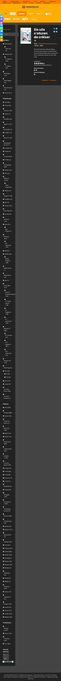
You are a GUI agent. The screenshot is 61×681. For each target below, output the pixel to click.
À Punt (8, 105)
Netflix (8, 254)
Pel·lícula (6, 629)
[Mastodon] (1, 19)
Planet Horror (8, 269)
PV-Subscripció (8, 321)
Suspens (8, 604)
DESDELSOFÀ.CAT (13, 675)
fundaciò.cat (16, 677)
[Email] (1, 37)
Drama (8, 516)
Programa (6, 639)
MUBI (7, 251)
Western (8, 617)
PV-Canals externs (8, 303)
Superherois (7, 598)
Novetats (42, 1)
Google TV (8, 196)
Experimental (7, 536)
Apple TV (8, 124)
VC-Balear (8, 67)
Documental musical (45, 43)
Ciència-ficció (7, 443)
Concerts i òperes (7, 464)
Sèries (8, 592)
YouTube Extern (7, 390)
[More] (1, 40)
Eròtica (8, 526)
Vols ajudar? (46, 3)
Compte (5, 1)
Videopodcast (26, 1)
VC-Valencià (8, 60)
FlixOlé (8, 191)
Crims (8, 471)
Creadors (38, 3)
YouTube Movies (7, 397)
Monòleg (8, 558)
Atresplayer (8, 129)
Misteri (8, 555)
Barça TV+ (8, 138)
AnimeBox (8, 119)
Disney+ (8, 170)
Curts (7, 481)
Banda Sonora (17, 3)
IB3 (7, 202)
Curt (7, 644)
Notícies (31, 3)
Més (35, 1)
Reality (7, 581)
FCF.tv (7, 173)
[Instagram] (1, 22)
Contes (8, 468)
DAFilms (8, 160)
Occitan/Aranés (8, 88)
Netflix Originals (7, 261)
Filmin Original (8, 186)
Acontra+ (8, 110)
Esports (8, 529)
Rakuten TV (7, 329)
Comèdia (6, 457)
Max (7, 224)
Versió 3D (8, 93)
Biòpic (8, 436)
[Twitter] (1, 16)
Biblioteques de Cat (7, 144)
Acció (8, 407)
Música (8, 561)
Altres (7, 114)
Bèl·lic (8, 433)
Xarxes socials (15, 1)
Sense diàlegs (7, 81)
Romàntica (7, 587)
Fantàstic (8, 542)
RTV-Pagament (8, 344)
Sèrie (8, 633)
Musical (8, 564)
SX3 (7, 371)
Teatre (8, 607)
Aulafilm (8, 132)
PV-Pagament (8, 312)
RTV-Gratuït (8, 336)
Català (8, 54)
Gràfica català (7, 3)
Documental (7, 503)
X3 (8, 377)
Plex (7, 280)
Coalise (7, 151)
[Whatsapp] (1, 28)
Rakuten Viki (7, 362)
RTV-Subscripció (8, 353)
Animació (8, 413)
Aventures (6, 429)
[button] (54, 29)
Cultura (8, 478)
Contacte (47, 675)
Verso (7, 381)
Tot (5, 13)
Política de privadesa (39, 675)
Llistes (25, 3)
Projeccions (52, 1)
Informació (54, 675)
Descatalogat (7, 166)
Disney (8, 489)
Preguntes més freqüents (26, 675)
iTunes (8, 206)
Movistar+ (6, 237)
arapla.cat (29, 677)
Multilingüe (7, 74)
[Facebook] (1, 25)
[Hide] (0, 43)
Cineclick (8, 148)
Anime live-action (7, 422)
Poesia (8, 578)
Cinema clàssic (8, 450)
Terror (54, 43)
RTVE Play (8, 368)
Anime (8, 416)
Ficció (7, 545)
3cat (7, 102)
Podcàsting (7, 574)
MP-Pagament (8, 245)
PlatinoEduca (7, 276)
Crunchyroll (8, 156)
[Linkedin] (1, 34)
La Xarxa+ (6, 220)
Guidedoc (8, 199)
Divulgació (7, 496)
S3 (8, 374)
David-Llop (30, 678)
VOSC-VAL (8, 49)
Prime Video (7, 286)
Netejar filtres (7, 29)
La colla (8, 214)
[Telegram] (1, 31)
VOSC (8, 44)
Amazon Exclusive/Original (10, 294)
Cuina (7, 475)
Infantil (8, 551)
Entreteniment (8, 522)
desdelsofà (8, 486)
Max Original (8, 230)
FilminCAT (6, 179)
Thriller (8, 614)
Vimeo (8, 384)
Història (8, 548)
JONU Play (8, 211)
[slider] (3, 662)
